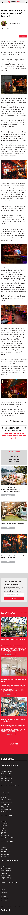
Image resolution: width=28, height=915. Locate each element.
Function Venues (5, 792)
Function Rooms (5, 794)
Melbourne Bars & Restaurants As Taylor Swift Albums (13, 556)
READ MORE (8, 495)
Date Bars (3, 827)
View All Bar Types (5, 835)
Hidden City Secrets (9, 883)
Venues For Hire (4, 797)
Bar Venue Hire (4, 866)
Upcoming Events (14, 459)
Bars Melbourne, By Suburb (7, 837)
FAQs (2, 894)
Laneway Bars (4, 823)
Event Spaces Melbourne (9, 860)
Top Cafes (3, 847)
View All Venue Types (6, 809)
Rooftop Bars (4, 821)
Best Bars (3, 832)
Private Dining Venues (6, 875)
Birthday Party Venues (6, 799)
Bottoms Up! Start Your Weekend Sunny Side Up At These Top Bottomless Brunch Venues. (12, 489)
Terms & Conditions (5, 899)
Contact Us (3, 891)
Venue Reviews (14, 462)
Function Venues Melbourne (10, 786)
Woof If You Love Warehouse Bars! (13, 524)
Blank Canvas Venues (6, 868)
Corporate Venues (5, 804)
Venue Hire (3, 795)
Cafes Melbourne (7, 841)
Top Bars (3, 834)
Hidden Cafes (4, 853)
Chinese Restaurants (6, 776)
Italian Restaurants (5, 775)
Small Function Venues (6, 802)
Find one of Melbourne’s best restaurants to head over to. (14, 435)
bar (12, 68)
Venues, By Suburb (5, 811)
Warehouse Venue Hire (6, 879)
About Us (3, 889)
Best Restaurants (5, 780)
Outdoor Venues (5, 873)
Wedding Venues (5, 808)
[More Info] (8, 421)
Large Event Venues (5, 872)
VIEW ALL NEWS (23, 612)
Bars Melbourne (6, 815)
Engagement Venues (6, 870)
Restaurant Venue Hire (6, 877)
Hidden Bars (4, 825)
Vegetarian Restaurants (6, 773)
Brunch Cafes (4, 849)
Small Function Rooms (6, 801)
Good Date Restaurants (6, 778)
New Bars (3, 828)
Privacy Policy (4, 900)
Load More (14, 744)
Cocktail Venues (4, 806)
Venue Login (4, 896)
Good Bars (3, 830)
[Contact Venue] (18, 421)
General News (14, 456)
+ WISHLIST (23, 36)
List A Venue (4, 892)
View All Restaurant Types (7, 782)
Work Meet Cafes (5, 854)
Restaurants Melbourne (9, 765)
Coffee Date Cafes (5, 851)
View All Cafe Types (5, 856)
